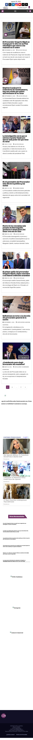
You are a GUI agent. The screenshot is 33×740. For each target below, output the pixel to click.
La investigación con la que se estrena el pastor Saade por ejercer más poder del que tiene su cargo (16, 139)
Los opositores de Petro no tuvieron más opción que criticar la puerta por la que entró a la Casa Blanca (16, 538)
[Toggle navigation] (15, 11)
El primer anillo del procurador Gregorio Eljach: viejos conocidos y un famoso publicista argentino (16, 273)
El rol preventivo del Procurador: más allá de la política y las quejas (16, 183)
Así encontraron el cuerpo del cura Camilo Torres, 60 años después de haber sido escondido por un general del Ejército (16, 546)
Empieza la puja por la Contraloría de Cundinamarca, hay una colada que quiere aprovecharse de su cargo (15, 90)
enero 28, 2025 (8, 278)
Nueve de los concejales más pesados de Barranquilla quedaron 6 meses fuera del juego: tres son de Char (14, 228)
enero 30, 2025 (8, 234)
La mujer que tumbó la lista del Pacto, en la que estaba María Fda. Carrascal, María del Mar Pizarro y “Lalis (15, 531)
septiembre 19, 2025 (10, 96)
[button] (27, 11)
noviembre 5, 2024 (9, 322)
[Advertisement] (16, 591)
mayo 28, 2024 (8, 367)
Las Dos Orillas (22, 50)
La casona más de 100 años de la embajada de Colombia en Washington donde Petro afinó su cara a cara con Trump (14, 561)
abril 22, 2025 (8, 188)
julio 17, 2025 (8, 144)
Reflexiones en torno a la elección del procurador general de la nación (16, 317)
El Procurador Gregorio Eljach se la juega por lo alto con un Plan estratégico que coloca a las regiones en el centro (16, 44)
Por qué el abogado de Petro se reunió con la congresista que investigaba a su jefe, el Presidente (14, 524)
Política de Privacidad (21, 734)
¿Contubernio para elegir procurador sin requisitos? (14, 363)
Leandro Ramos (19, 188)
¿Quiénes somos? (10, 734)
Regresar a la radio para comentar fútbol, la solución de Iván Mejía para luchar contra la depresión (16, 553)
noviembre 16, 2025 (9, 50)
